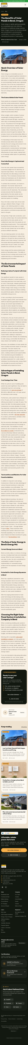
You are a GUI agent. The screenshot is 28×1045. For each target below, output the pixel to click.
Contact (17, 896)
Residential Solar (5, 894)
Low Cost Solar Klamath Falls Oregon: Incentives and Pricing (14, 749)
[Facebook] (2, 887)
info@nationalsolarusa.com (9, 880)
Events (16, 901)
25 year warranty (20, 414)
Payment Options (5, 925)
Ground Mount (4, 901)
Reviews (3, 932)
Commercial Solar (5, 896)
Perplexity (8, 1003)
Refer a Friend (18, 906)
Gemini (17, 1007)
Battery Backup (4, 899)
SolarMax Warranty (5, 923)
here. (8, 528)
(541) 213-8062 (15, 698)
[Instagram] (6, 887)
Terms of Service (12, 1018)
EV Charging (4, 903)
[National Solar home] (4, 5)
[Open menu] (25, 4)
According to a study (7, 430)
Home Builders (18, 899)
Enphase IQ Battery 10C (20, 916)
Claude (20, 1003)
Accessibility (4, 1021)
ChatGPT (8, 999)
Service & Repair (5, 906)
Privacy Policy (4, 1018)
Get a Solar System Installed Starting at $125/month (14, 1)
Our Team (17, 894)
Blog (2, 930)
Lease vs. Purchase (5, 927)
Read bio (22, 712)
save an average (16, 390)
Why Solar (3, 912)
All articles (24, 727)
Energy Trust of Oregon (6, 916)
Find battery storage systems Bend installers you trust (13, 781)
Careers (17, 903)
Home (2, 11)
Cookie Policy (20, 1018)
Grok (7, 1007)
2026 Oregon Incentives (7, 914)
